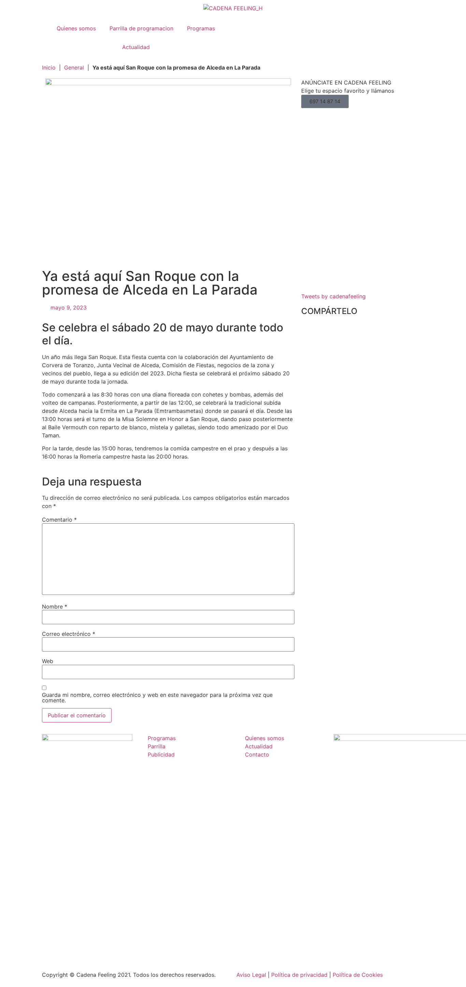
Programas (201, 28)
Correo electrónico (68, 634)
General (74, 67)
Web (47, 661)
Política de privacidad (299, 974)
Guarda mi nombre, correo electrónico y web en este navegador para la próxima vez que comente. (157, 697)
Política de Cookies (358, 974)
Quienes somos (76, 28)
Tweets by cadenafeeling (333, 296)
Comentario (59, 519)
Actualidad (136, 47)
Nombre (54, 606)
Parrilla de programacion (141, 28)
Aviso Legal (251, 974)
